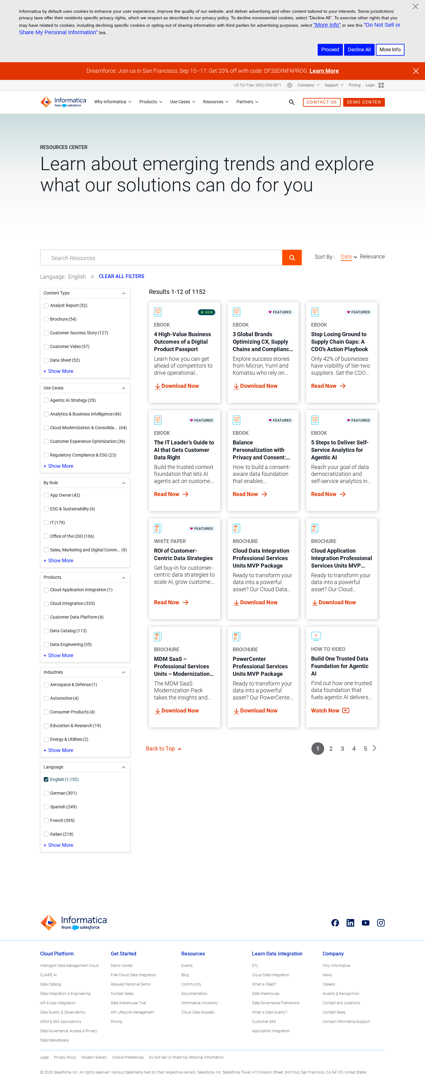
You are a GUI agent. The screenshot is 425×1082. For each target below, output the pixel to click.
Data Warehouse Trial (128, 1003)
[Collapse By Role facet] (123, 483)
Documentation (194, 993)
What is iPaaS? (264, 984)
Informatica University (199, 1003)
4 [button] (354, 748)
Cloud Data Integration (270, 975)
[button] (292, 257)
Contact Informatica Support (346, 1021)
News (327, 975)
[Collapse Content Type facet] (123, 293)
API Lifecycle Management (132, 1012)
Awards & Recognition (341, 993)
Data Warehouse (265, 993)
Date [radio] (346, 256)
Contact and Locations (341, 1003)
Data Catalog (50, 984)
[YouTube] (366, 923)
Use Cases (180, 101)
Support (332, 85)
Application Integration (271, 1031)
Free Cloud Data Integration (133, 975)
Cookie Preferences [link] (128, 1057)
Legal (44, 1057)
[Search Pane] (292, 102)
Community (191, 984)
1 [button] (318, 748)
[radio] (355, 257)
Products (148, 101)
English (77, 276)
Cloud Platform (57, 954)
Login (370, 85)
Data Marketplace (54, 1040)
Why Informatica (110, 101)
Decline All (359, 50)
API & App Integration (58, 1003)
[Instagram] (381, 923)
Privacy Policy (65, 1057)
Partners (244, 101)
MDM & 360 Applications (60, 1021)
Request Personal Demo (131, 984)
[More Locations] (290, 85)
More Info (390, 50)
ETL (255, 966)
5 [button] (365, 748)
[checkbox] (46, 305)
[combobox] (161, 258)
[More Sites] (381, 85)
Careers (329, 984)
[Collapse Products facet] (123, 577)
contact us (322, 102)
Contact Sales (122, 993)
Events (187, 966)
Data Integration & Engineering (65, 993)
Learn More (324, 70)
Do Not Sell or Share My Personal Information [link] (186, 1057)
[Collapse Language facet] (123, 767)
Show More (60, 371)
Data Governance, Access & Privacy (68, 1031)
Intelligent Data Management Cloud (69, 966)
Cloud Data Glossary (198, 1012)
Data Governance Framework (276, 1003)
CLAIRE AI (48, 975)
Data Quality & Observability (63, 1012)
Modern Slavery (94, 1057)
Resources (213, 101)
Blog (185, 975)
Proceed (330, 50)
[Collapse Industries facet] (123, 672)
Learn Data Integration (277, 954)
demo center (364, 102)
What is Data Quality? (269, 1012)
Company (306, 85)
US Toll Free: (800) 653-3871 (258, 85)
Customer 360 (264, 1021)
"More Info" (327, 25)
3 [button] (342, 748)
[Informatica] (63, 102)
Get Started (123, 954)
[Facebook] (335, 923)
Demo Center (122, 966)
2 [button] (331, 748)
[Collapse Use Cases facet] (123, 388)
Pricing (355, 85)
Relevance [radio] (372, 256)
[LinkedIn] (350, 923)
